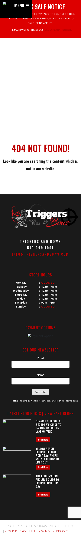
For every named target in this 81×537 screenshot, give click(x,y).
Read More (43, 439)
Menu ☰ (22, 5)
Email (40, 358)
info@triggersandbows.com (40, 254)
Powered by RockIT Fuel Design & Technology (36, 531)
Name (40, 375)
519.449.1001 (40, 247)
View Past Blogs (59, 413)
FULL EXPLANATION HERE (57, 29)
